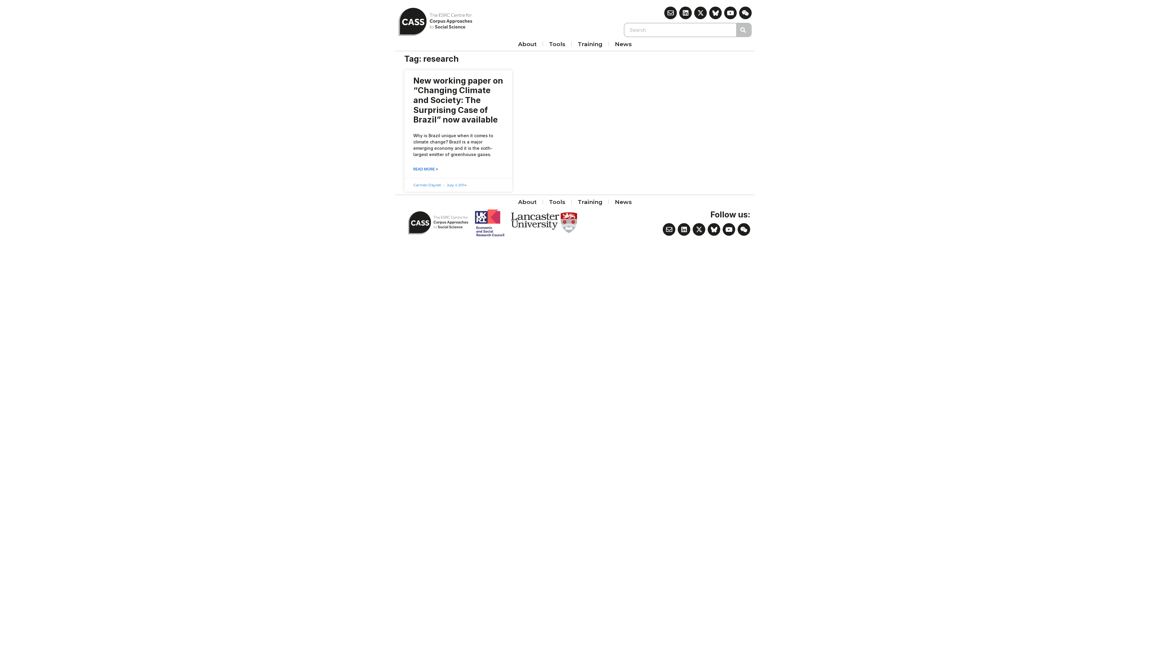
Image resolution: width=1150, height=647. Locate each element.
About (527, 44)
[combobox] (680, 30)
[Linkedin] (685, 13)
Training (590, 44)
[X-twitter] (700, 13)
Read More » (425, 169)
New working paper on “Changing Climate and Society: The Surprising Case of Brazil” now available (458, 100)
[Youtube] (730, 13)
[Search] (744, 30)
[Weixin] (745, 13)
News (623, 44)
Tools (557, 44)
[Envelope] (670, 13)
